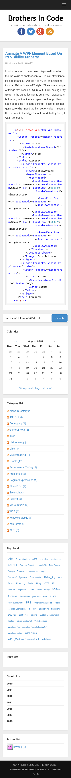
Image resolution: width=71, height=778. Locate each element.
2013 (10, 702)
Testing (11, 620)
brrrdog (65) (20, 747)
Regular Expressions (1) (23, 480)
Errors (11, 583)
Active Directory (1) (20, 411)
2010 (10, 683)
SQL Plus (12, 614)
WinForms (31, 633)
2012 (10, 696)
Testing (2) (15, 498)
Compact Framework (17, 571)
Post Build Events (15, 602)
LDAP (31, 589)
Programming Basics (43, 602)
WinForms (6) (17, 524)
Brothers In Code (35, 18)
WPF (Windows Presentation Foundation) (29, 639)
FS (37, 773)
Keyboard (22, 589)
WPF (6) (14, 530)
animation (44, 558)
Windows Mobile (15, 633)
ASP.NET (12, 565)
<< (15, 341)
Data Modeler (36, 577)
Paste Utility (24, 596)
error (60, 577)
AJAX (34, 558)
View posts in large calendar (35, 388)
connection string (36, 571)
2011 (10, 689)
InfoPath (11, 589)
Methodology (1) (18, 442)
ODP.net (56, 589)
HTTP (46, 583)
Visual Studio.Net (24, 620)
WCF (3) (14, 511)
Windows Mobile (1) (20, 517)
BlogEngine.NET (34, 769)
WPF (30, 63)
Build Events (54, 565)
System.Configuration (49, 614)
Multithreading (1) (19, 455)
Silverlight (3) (17, 492)
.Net (10, 558)
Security (32, 608)
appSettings (56, 558)
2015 (10, 708)
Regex (57, 602)
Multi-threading (43, 589)
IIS (53, 583)
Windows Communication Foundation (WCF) (28, 627)
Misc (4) (14, 448)
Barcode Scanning (28, 565)
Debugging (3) (17, 423)
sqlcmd (34, 614)
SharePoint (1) (17, 486)
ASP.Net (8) (16, 417)
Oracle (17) (16, 461)
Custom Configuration (17, 577)
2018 (10, 721)
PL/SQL (53, 596)
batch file (43, 565)
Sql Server (23, 614)
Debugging (49, 577)
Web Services (40, 620)
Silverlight (55, 608)
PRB (28, 602)
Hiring (38, 583)
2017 (10, 715)
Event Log (20, 583)
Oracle (12, 596)
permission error (39, 596)
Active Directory (23, 558)
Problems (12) (17, 473)
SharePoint (44, 608)
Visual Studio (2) (18, 505)
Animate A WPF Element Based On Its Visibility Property (33, 55)
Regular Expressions (17, 608)
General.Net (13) (19, 429)
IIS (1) (13, 436)
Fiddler (31, 583)
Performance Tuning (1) (23, 467)
